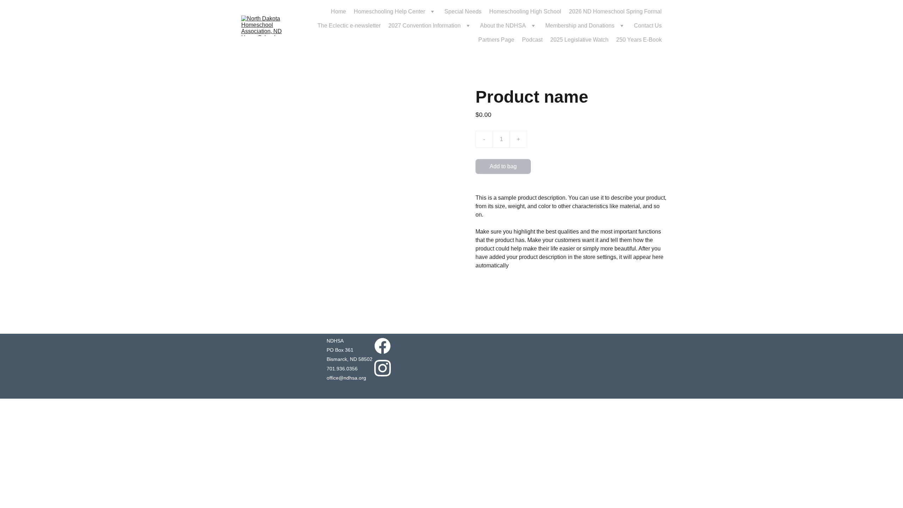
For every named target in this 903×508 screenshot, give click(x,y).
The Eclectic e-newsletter (349, 26)
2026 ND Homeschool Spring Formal (615, 11)
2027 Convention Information (424, 26)
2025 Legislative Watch (579, 40)
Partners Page (496, 40)
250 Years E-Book (639, 40)
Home (338, 11)
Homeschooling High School (525, 11)
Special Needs (462, 11)
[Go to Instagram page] (382, 368)
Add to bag (503, 166)
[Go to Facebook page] (382, 346)
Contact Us (648, 26)
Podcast (532, 40)
